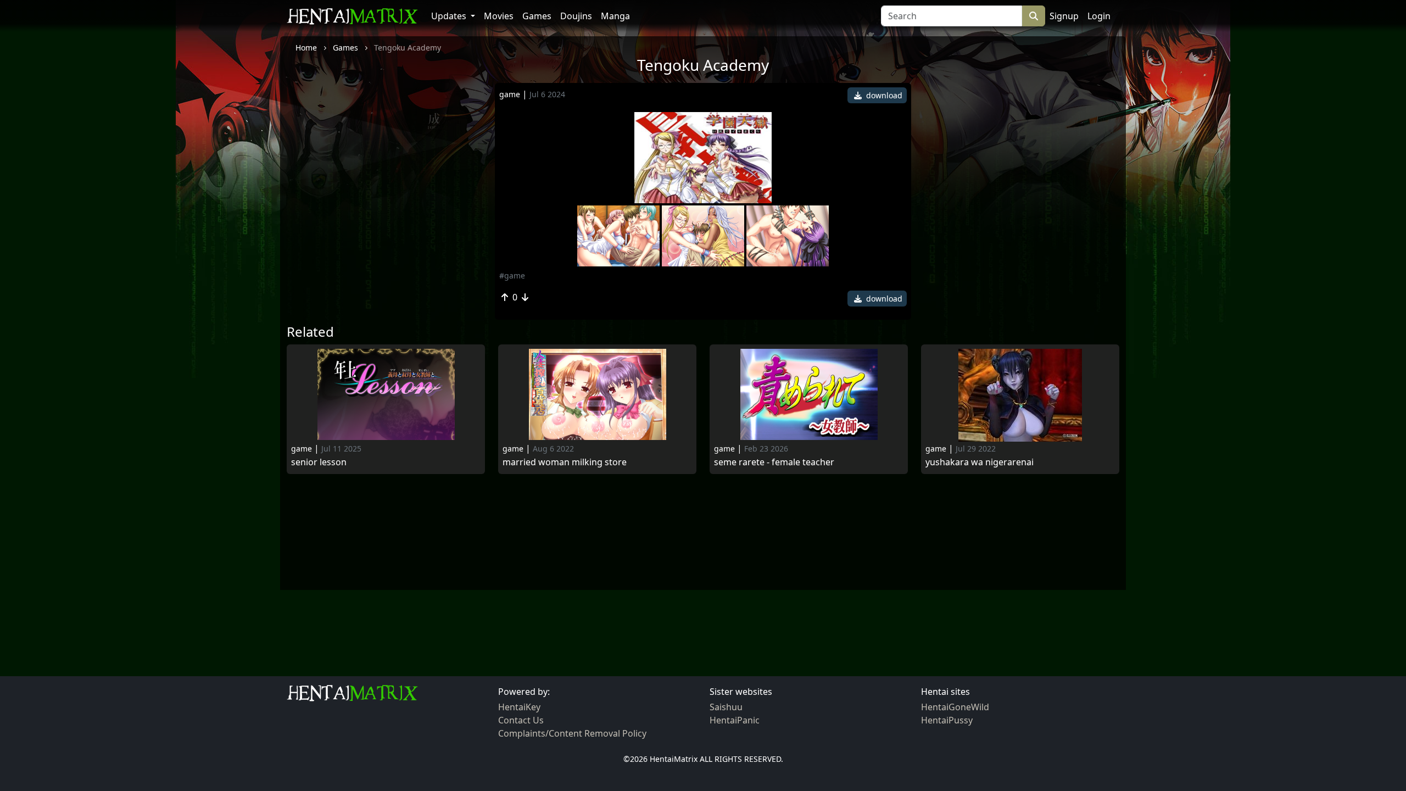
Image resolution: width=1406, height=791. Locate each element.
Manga (615, 16)
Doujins (576, 16)
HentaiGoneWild (955, 707)
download (883, 95)
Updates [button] (449, 16)
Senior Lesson (319, 462)
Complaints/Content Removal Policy (572, 733)
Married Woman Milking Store (565, 462)
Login (1099, 16)
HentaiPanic (735, 720)
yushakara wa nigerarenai (979, 462)
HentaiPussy (947, 720)
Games (536, 16)
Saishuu (726, 707)
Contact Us (521, 720)
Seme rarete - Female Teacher (774, 462)
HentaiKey (519, 707)
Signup (1064, 16)
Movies (499, 16)
